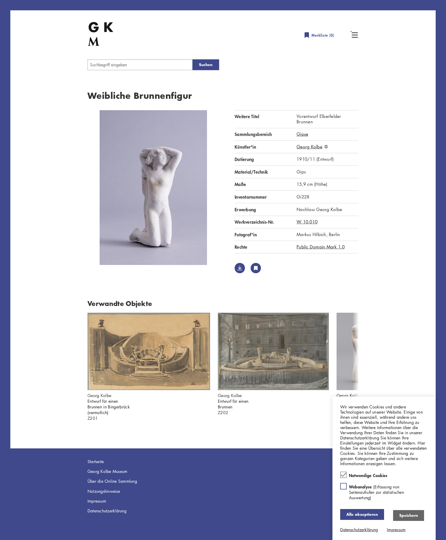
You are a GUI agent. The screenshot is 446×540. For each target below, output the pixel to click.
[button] (355, 35)
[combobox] (140, 64)
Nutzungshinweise (103, 491)
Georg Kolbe (309, 146)
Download (240, 268)
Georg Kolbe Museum (107, 471)
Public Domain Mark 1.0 (321, 247)
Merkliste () (323, 35)
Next (366, 351)
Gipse (302, 134)
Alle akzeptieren (362, 514)
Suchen (205, 64)
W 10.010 (307, 222)
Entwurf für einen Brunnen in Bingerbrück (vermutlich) (108, 406)
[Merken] (256, 268)
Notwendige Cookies (368, 475)
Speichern (408, 515)
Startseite (95, 461)
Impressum (96, 501)
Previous (79, 351)
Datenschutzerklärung (106, 511)
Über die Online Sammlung (112, 481)
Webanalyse (376, 492)
